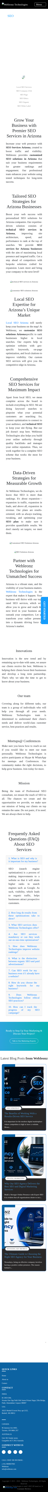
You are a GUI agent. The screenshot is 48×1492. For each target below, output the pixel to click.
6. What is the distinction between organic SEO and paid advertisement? (24, 961)
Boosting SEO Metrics (17, 1249)
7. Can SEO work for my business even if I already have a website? (24, 973)
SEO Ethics (24, 98)
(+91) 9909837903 (8, 1464)
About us (5, 1379)
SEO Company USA (24, 91)
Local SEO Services (24, 87)
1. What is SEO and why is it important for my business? (23, 860)
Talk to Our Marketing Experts (24, 1041)
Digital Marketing (15, 1178)
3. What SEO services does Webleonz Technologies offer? (23, 926)
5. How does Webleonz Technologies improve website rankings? (24, 949)
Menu (39, 4)
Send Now (24, 1352)
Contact (4, 1383)
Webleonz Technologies (19, 591)
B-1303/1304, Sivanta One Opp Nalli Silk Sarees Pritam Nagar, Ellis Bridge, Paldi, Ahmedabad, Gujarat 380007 (24, 1400)
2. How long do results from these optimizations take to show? (24, 915)
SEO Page (24, 95)
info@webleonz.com (9, 1469)
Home (4, 1376)
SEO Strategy (13, 1108)
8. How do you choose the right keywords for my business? (24, 985)
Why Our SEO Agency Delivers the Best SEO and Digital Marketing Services (22, 1186)
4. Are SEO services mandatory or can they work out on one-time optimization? (24, 937)
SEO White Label (24, 106)
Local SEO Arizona (17, 322)
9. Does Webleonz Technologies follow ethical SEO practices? (24, 997)
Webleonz (5, 1467)
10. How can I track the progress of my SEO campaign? (24, 1010)
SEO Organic (24, 102)
